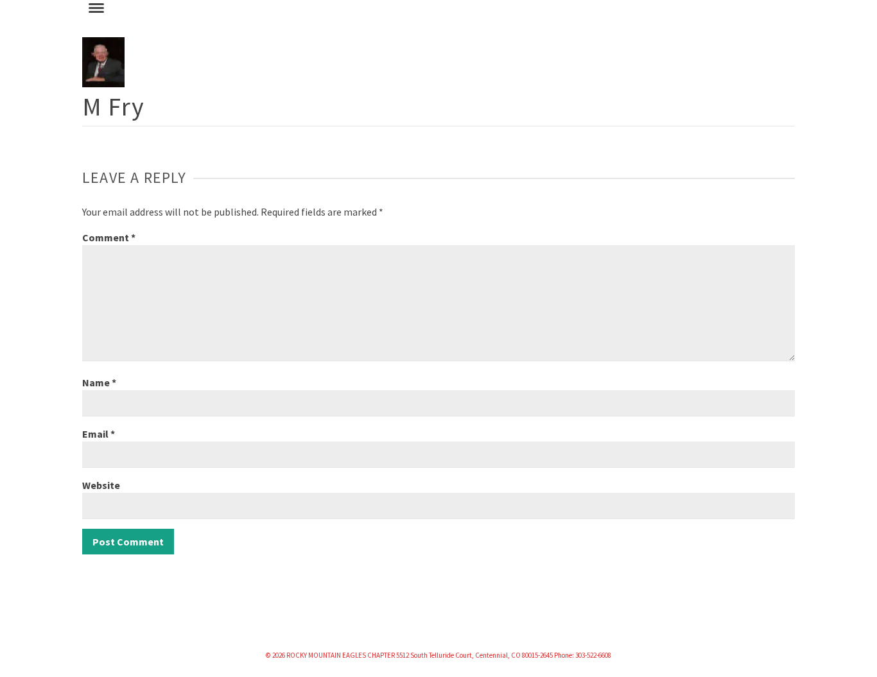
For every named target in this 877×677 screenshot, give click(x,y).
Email (98, 433)
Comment (108, 237)
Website (101, 485)
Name (99, 382)
